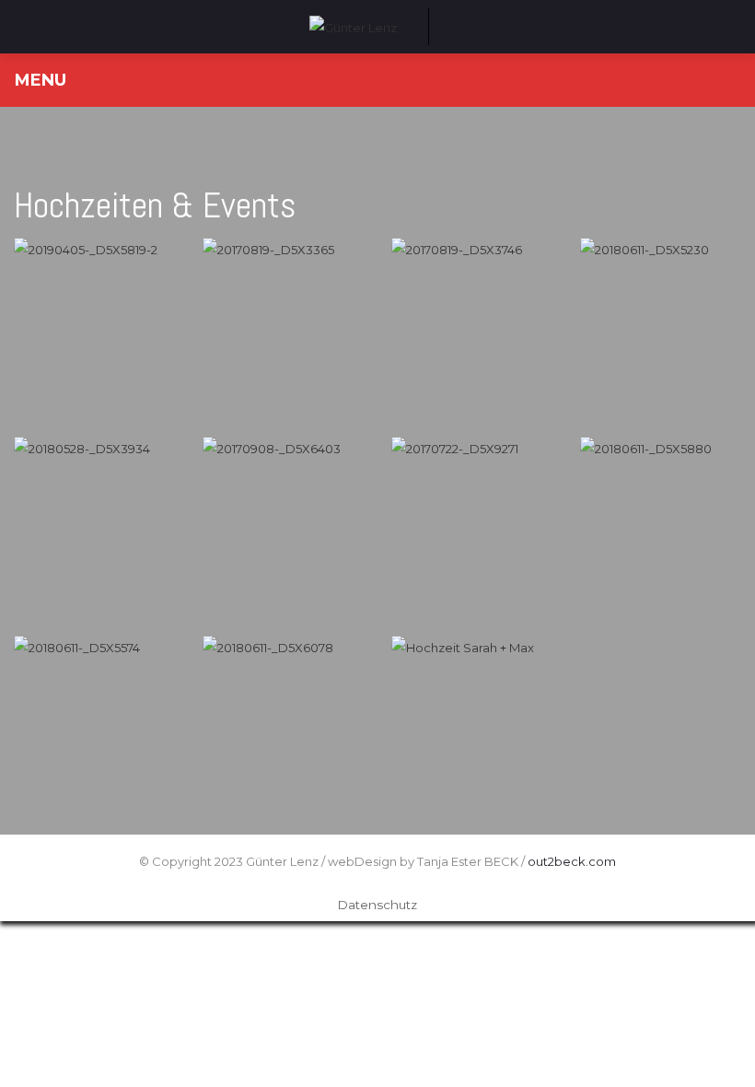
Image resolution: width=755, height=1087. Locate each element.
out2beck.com (572, 861)
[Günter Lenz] (353, 25)
